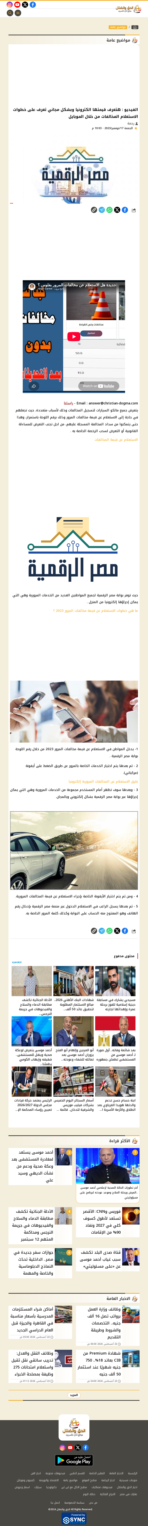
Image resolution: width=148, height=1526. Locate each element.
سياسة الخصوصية (74, 1502)
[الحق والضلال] (134, 27)
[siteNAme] (129, 9)
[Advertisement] (74, 75)
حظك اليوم (89, 1494)
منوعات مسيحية (128, 1480)
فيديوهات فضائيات (102, 1487)
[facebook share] (125, 210)
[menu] (17, 12)
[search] (10, 12)
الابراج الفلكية (107, 1494)
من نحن (93, 1502)
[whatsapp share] (109, 210)
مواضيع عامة (118, 27)
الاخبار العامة (116, 1473)
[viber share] (102, 210)
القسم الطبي (77, 1473)
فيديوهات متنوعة (55, 1473)
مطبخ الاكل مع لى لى (74, 1487)
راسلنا (68, 403)
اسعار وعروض (22, 1487)
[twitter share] (117, 210)
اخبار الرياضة (108, 1480)
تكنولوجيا (51, 1487)
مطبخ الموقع (89, 1480)
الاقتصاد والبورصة (49, 1480)
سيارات (38, 1487)
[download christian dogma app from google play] (74, 1460)
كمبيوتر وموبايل (25, 1480)
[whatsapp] (94, 210)
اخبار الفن (36, 1473)
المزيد (74, 1395)
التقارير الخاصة (97, 1473)
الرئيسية (132, 1473)
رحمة (131, 123)
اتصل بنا (55, 1502)
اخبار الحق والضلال (127, 1487)
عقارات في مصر (128, 1494)
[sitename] (74, 1427)
